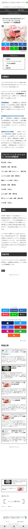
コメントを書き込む (14, 501)
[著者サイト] (7, 323)
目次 (11, 55)
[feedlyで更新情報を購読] (20, 331)
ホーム (7, 521)
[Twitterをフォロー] (20, 323)
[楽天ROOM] (7, 331)
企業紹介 (8, 59)
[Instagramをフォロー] (7, 327)
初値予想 (8, 68)
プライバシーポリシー (14, 524)
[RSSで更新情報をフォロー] (14, 335)
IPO (4, 270)
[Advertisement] (14, 290)
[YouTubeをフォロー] (20, 327)
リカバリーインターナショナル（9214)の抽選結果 (13, 62)
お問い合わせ (20, 521)
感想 (7, 65)
